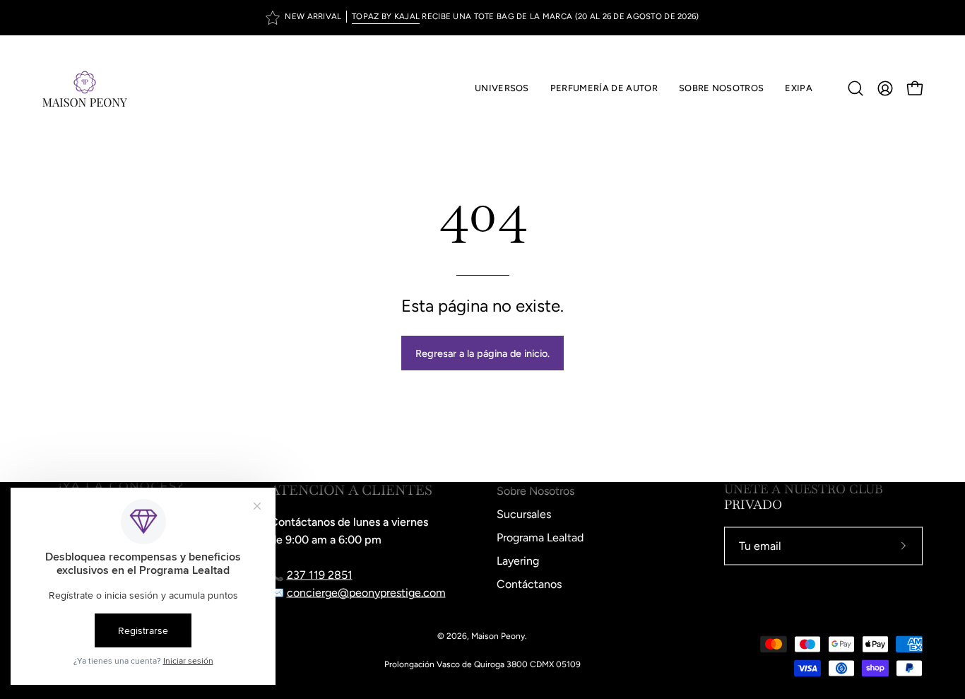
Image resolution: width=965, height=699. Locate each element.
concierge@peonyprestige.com (366, 592)
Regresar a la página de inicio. (482, 353)
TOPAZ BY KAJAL (386, 16)
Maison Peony (498, 636)
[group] (482, 17)
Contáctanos (529, 584)
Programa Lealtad (540, 537)
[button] (604, 88)
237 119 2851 (320, 575)
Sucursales (524, 514)
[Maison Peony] (84, 88)
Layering (518, 561)
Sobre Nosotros (535, 491)
